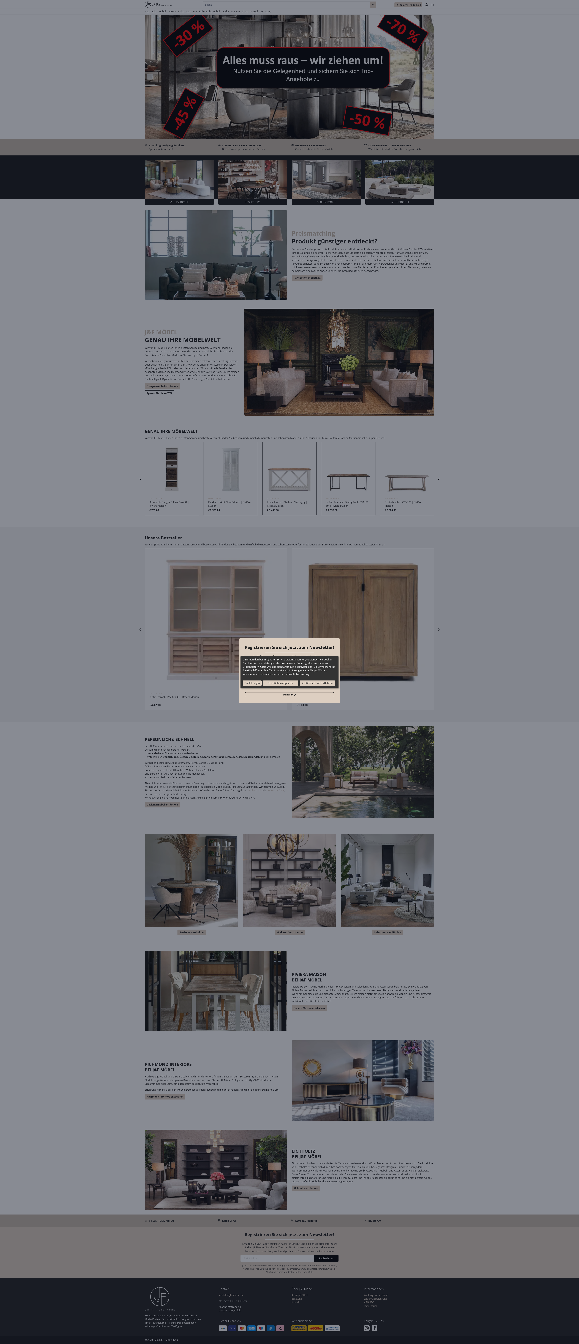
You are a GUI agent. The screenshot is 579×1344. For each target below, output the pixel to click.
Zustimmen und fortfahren (317, 683)
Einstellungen (252, 683)
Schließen (291, 695)
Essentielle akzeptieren (281, 683)
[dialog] (289, 672)
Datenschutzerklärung (296, 674)
